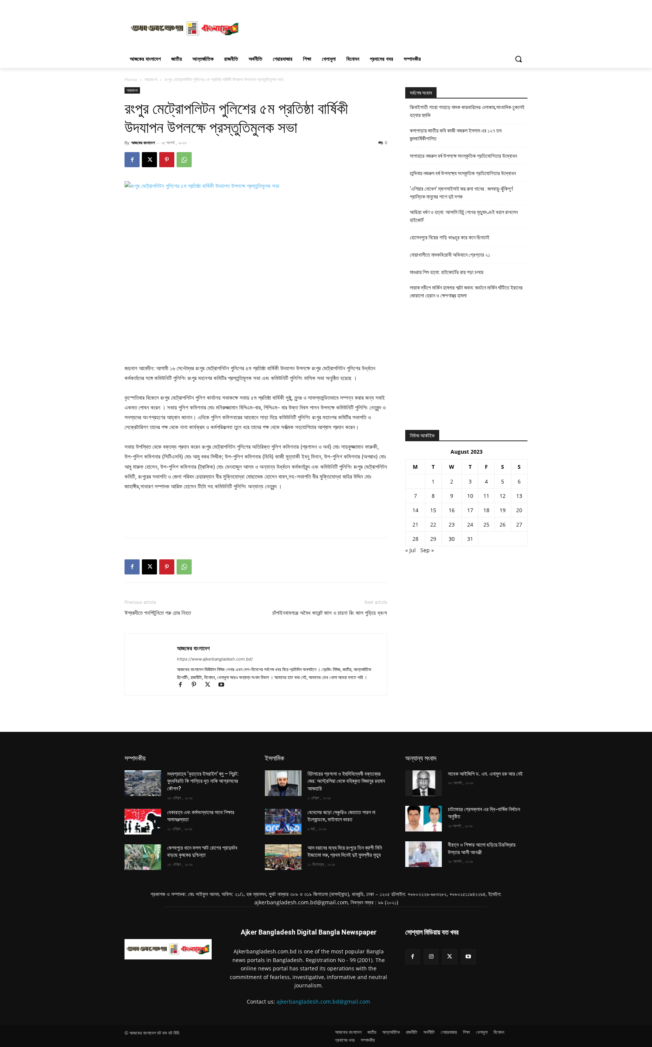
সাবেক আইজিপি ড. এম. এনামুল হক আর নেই (485, 774)
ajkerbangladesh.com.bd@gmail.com (323, 1001)
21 (415, 524)
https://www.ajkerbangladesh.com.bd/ (215, 659)
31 (470, 538)
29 (433, 538)
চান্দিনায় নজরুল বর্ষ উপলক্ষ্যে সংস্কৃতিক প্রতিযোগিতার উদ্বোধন (463, 173)
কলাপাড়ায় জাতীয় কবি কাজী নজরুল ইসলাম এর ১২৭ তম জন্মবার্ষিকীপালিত (455, 135)
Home (131, 79)
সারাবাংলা (151, 79)
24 (470, 524)
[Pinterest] (166, 159)
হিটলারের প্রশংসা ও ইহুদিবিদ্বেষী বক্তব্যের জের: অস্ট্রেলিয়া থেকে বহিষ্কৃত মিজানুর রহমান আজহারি (346, 781)
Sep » (427, 550)
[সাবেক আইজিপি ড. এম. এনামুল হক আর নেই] (423, 783)
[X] (149, 159)
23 (452, 524)
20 (519, 510)
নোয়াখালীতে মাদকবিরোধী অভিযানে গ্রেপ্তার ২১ (450, 255)
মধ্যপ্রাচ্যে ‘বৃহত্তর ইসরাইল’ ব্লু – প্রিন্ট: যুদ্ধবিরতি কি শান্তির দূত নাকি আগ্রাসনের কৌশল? (203, 781)
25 (486, 524)
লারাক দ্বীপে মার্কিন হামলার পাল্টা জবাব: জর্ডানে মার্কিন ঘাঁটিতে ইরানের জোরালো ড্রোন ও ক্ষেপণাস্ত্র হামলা (466, 292)
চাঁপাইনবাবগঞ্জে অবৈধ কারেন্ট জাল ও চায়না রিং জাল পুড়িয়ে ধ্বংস (329, 613)
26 (503, 524)
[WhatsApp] (184, 159)
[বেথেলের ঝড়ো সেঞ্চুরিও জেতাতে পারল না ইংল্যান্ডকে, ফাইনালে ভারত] (283, 822)
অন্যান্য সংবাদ (421, 758)
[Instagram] (431, 956)
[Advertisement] (382, 28)
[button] (518, 59)
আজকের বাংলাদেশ (143, 142)
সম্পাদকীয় (135, 758)
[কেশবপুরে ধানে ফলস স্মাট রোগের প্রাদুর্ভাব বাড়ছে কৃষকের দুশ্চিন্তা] (143, 857)
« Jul (410, 550)
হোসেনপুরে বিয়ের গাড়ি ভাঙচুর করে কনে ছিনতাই (449, 237)
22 (433, 524)
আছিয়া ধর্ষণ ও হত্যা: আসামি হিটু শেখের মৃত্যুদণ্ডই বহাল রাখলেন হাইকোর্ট (464, 216)
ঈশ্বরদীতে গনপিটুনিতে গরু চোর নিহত (158, 613)
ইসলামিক (274, 758)
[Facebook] (132, 159)
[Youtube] (224, 685)
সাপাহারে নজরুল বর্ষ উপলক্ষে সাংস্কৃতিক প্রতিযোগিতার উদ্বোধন (463, 156)
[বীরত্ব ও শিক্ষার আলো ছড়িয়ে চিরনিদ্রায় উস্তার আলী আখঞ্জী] (423, 854)
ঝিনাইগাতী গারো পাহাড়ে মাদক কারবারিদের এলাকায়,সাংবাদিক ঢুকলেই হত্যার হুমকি (467, 111)
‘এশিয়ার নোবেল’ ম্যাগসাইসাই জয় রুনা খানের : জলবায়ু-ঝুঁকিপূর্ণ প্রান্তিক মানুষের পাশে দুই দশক (461, 193)
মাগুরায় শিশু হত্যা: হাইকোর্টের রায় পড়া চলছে (447, 272)
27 (519, 524)
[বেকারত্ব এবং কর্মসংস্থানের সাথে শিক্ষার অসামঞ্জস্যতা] (143, 822)
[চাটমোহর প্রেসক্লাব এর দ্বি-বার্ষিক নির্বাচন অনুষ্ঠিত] (423, 818)
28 (415, 538)
